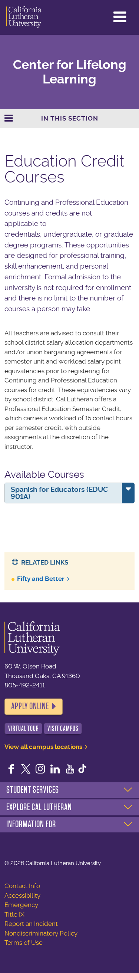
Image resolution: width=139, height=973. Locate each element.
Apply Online (30, 706)
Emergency (21, 904)
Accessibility (22, 895)
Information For (31, 824)
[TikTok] (82, 769)
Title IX (14, 914)
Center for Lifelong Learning (69, 71)
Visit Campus (63, 728)
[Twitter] (26, 769)
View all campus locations (43, 746)
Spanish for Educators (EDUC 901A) (59, 493)
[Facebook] (11, 769)
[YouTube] (70, 769)
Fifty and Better (40, 578)
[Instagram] (40, 769)
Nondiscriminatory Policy (40, 933)
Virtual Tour (23, 728)
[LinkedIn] (55, 769)
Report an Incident (31, 923)
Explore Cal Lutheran (39, 807)
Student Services (32, 790)
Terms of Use (23, 942)
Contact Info (22, 886)
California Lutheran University (24, 17)
